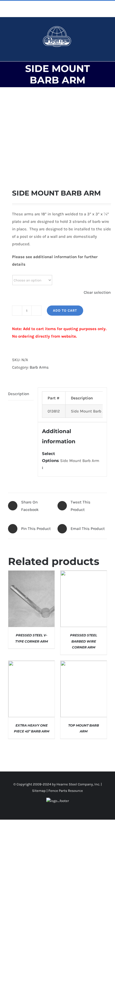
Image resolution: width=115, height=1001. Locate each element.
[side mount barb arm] (57, 138)
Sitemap (39, 791)
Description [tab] (18, 393)
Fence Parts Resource (65, 791)
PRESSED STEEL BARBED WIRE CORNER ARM (83, 641)
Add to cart (65, 310)
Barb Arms (39, 367)
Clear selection (97, 292)
